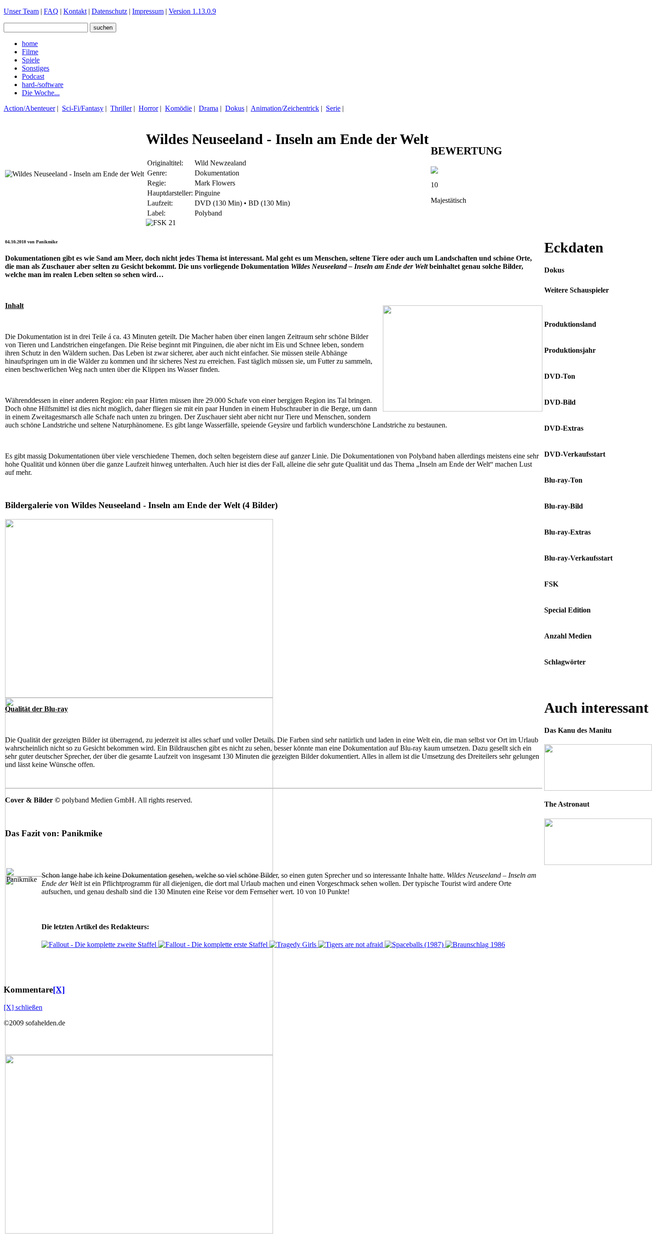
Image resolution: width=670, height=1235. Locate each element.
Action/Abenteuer (29, 108)
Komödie (178, 108)
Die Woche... (41, 93)
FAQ (51, 11)
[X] (59, 989)
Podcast (33, 76)
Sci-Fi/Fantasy (82, 108)
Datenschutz (109, 11)
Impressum (148, 11)
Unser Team (21, 11)
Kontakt (75, 11)
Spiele (31, 60)
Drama (208, 108)
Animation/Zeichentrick (285, 108)
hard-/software (42, 84)
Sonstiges (35, 68)
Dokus (234, 108)
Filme (30, 52)
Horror (148, 108)
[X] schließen (23, 1007)
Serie (333, 108)
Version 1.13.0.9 (192, 11)
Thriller (121, 108)
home (30, 43)
